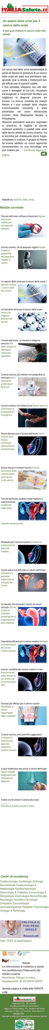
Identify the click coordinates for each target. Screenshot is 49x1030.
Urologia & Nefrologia (12, 910)
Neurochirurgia (38, 896)
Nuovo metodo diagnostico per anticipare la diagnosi (8, 776)
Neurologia (6, 899)
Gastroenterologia (25, 888)
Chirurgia (38, 881)
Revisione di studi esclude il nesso (17, 805)
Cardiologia (25, 881)
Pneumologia (41, 907)
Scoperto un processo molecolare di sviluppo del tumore (7, 579)
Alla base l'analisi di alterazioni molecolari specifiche (8, 349)
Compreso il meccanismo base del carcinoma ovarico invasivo (9, 744)
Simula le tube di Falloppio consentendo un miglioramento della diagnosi (8, 615)
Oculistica (19, 899)
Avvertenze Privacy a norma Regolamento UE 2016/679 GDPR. (22, 979)
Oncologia (32, 899)
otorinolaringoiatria (11, 907)
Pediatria (27, 907)
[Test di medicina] (20, 937)
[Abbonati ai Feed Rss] (9, 955)
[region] (24, 176)
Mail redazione (30, 1013)
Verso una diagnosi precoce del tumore (6, 317)
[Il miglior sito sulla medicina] (12, 963)
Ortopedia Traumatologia (14, 903)
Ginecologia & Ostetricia (14, 892)
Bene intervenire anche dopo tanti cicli (8, 382)
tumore (18, 199)
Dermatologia (8, 885)
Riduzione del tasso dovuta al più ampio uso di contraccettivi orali (8, 678)
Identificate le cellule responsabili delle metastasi (8, 711)
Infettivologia (21, 896)
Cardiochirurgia (9, 881)
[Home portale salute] (24, 15)
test (25, 199)
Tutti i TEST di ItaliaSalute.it (16, 940)
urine (31, 199)
